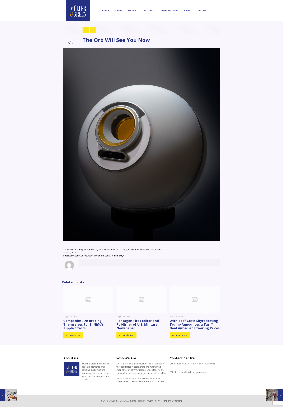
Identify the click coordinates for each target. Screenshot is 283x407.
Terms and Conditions (171, 400)
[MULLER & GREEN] (78, 10)
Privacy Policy (153, 400)
